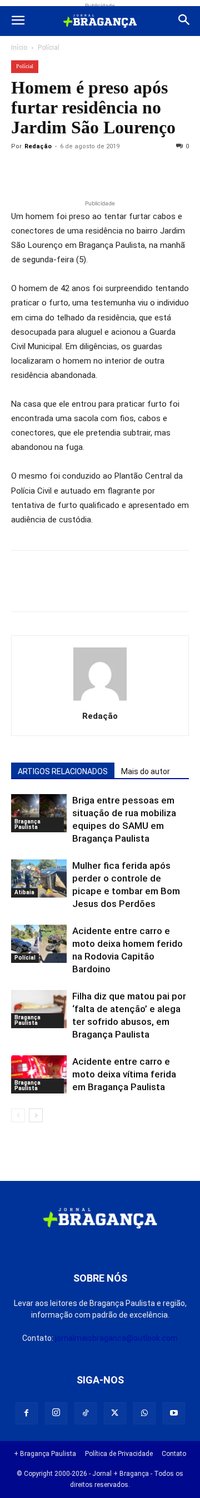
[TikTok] (85, 1413)
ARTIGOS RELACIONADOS (63, 771)
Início (19, 47)
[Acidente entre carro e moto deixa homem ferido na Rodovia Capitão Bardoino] (39, 944)
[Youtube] (174, 1413)
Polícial (48, 47)
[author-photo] (100, 700)
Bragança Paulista (27, 824)
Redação (38, 146)
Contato (174, 1454)
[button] (18, 21)
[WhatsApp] (124, 171)
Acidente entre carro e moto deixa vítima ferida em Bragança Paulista (124, 1074)
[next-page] (36, 1115)
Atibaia (24, 892)
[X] (73, 171)
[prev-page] (18, 1115)
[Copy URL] (22, 171)
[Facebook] (48, 171)
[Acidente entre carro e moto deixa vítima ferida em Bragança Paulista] (39, 1074)
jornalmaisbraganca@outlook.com (116, 1338)
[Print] (150, 171)
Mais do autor (145, 771)
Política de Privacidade (119, 1454)
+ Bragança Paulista (45, 1454)
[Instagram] (56, 1413)
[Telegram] (175, 171)
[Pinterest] (99, 171)
